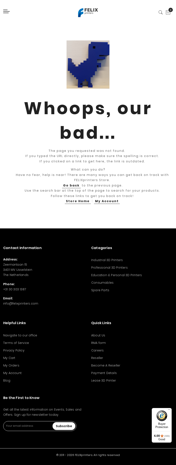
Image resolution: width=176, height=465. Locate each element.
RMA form (98, 343)
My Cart (9, 358)
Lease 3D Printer (103, 380)
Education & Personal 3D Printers (116, 275)
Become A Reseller (105, 365)
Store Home (78, 201)
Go (71, 185)
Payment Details (104, 373)
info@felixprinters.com (20, 303)
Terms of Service (16, 343)
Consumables (102, 282)
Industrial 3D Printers (107, 260)
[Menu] (169, 410)
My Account (107, 201)
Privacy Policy (13, 350)
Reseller (97, 358)
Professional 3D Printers (109, 267)
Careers (97, 350)
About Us (98, 335)
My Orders (11, 365)
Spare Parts (100, 290)
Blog (6, 380)
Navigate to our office (20, 335)
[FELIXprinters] (88, 12)
